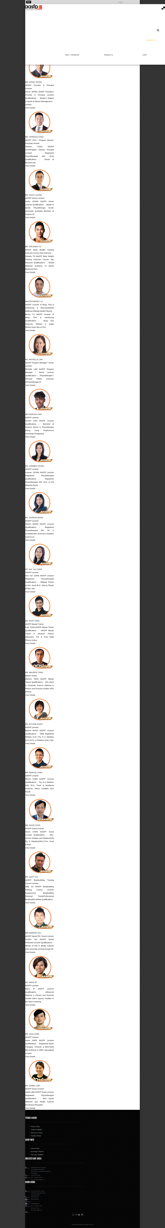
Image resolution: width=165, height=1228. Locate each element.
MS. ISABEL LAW (32, 1086)
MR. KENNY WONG (33, 82)
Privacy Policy (35, 1126)
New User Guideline (37, 1154)
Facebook (76, 1215)
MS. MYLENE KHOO (33, 724)
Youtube (79, 1215)
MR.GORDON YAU (33, 933)
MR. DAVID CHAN (32, 825)
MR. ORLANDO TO (33, 247)
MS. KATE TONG (32, 621)
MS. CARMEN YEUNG (34, 466)
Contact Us (33, 1211)
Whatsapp (73, 1215)
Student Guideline (36, 1129)
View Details (30, 108)
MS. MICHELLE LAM (33, 359)
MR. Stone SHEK (32, 1034)
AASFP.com (81, 1224)
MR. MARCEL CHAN (33, 773)
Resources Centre (36, 1133)
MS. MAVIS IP (31, 982)
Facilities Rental (36, 1136)
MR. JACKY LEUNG (33, 195)
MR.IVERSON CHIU (33, 414)
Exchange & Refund (37, 1151)
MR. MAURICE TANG (34, 672)
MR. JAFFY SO (31, 877)
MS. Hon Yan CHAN (33, 569)
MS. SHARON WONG (34, 518)
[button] (163, 9)
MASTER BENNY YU (34, 301)
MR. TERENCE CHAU (34, 137)
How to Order (35, 1148)
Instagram (82, 1215)
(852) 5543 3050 (35, 1201)
